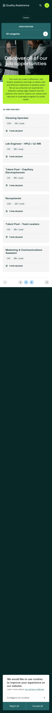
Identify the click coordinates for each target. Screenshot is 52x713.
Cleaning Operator (17, 118)
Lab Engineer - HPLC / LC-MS (23, 144)
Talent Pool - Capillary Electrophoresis (19, 171)
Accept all (37, 706)
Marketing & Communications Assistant (24, 251)
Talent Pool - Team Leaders (22, 224)
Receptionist (13, 198)
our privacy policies (34, 689)
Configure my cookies (18, 697)
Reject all (14, 706)
